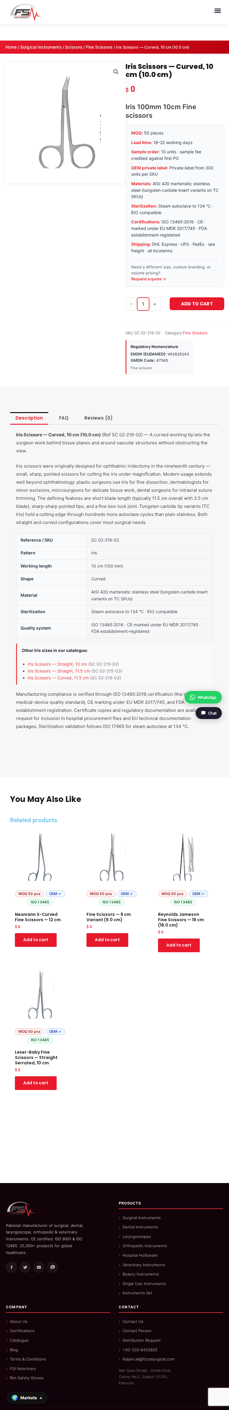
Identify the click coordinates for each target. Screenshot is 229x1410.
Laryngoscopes (137, 1236)
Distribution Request (142, 1340)
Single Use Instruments (144, 1283)
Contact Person (137, 1330)
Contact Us (133, 1321)
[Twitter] (25, 1267)
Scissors (73, 47)
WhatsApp (207, 697)
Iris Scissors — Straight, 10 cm (57, 664)
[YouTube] (38, 1267)
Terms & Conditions (28, 1359)
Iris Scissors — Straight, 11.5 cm (59, 670)
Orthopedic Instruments (145, 1245)
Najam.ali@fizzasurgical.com (148, 1359)
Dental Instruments (140, 1227)
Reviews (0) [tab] (98, 418)
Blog (14, 1349)
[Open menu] (217, 10)
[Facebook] (11, 1267)
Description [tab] (29, 418)
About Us (18, 1321)
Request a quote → (148, 278)
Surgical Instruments (41, 47)
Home (11, 47)
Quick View (40, 903)
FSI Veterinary (23, 1368)
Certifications (22, 1330)
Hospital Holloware (140, 1255)
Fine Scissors (99, 47)
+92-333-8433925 (140, 1349)
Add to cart (197, 304)
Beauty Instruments (141, 1274)
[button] (116, 72)
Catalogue (19, 1340)
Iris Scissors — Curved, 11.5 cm (58, 677)
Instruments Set (137, 1292)
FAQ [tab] (64, 418)
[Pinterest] (52, 1267)
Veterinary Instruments (144, 1264)
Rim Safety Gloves (27, 1377)
